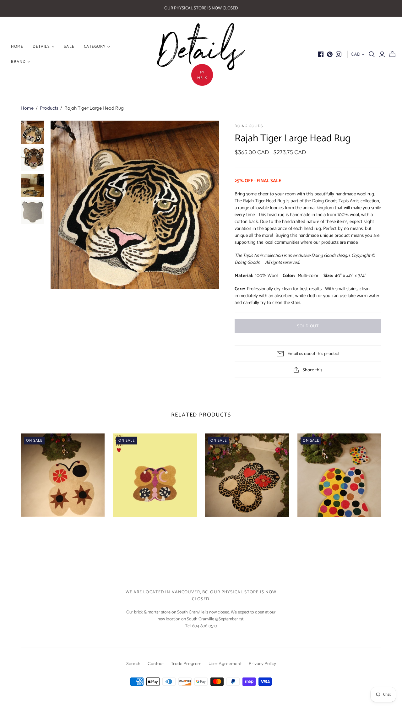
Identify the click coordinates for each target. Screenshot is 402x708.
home (17, 46)
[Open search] (372, 54)
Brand (18, 61)
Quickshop (41, 528)
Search (133, 663)
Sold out (307, 326)
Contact (156, 663)
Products (49, 108)
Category (95, 46)
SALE (69, 46)
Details (41, 46)
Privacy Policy (262, 663)
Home (27, 108)
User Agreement (225, 663)
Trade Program (186, 663)
